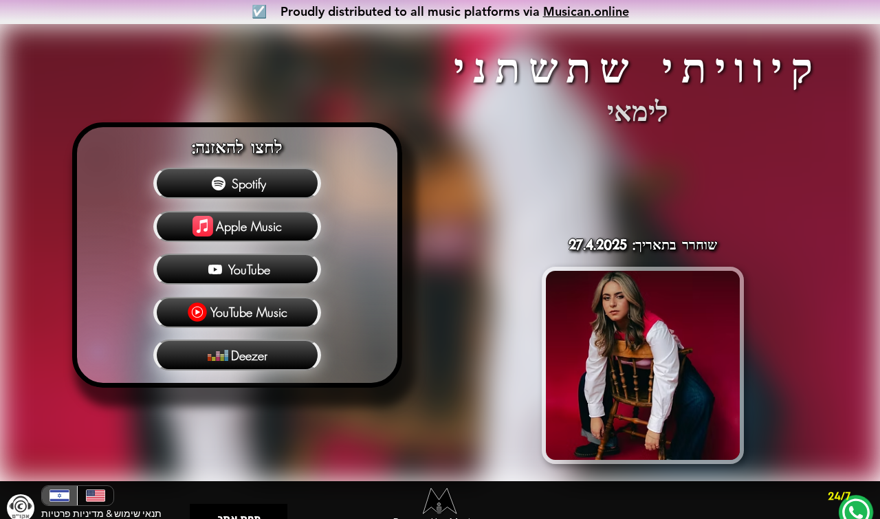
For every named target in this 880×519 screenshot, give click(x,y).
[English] (95, 495)
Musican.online (586, 11)
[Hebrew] (59, 495)
